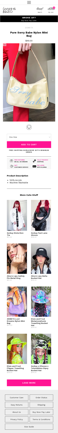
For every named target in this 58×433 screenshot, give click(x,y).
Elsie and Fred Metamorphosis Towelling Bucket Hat (39, 322)
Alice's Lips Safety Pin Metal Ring (16, 277)
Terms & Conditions (41, 419)
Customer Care (16, 397)
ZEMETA (29, 28)
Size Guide (29, 427)
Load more (29, 383)
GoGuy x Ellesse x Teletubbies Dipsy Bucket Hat (39, 368)
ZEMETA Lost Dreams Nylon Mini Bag (16, 321)
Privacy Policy (16, 419)
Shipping (41, 405)
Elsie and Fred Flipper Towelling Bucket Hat (15, 368)
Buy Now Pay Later (41, 412)
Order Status (41, 397)
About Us (16, 412)
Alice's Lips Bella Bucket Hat (39, 277)
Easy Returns (17, 405)
